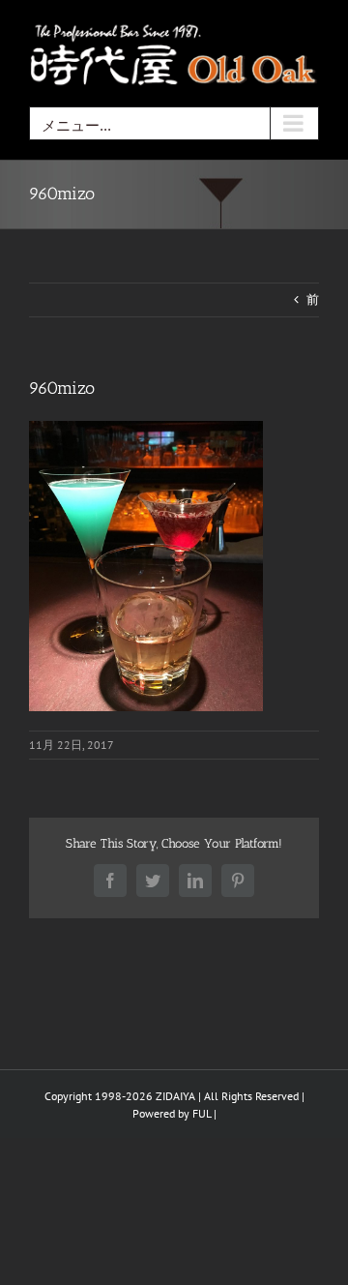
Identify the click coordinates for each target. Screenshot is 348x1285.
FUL (201, 1113)
